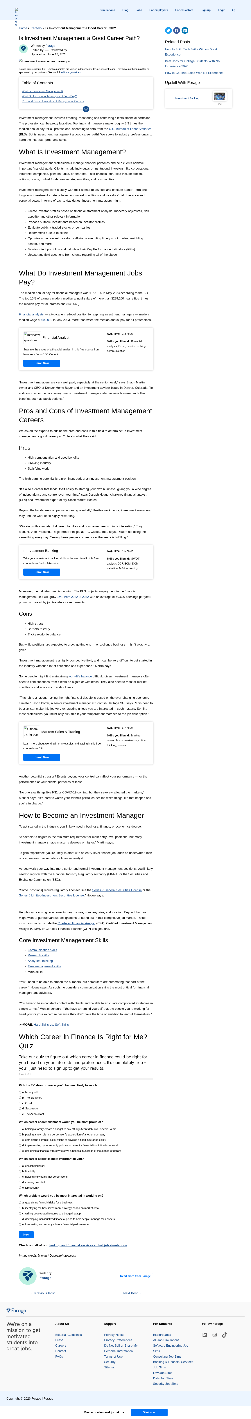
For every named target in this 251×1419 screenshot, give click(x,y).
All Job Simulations (166, 1340)
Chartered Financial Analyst (76, 923)
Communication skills (42, 950)
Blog (125, 10)
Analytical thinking (40, 961)
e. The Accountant (33, 1113)
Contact (60, 1351)
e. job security (30, 1187)
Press (59, 1340)
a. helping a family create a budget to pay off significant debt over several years (69, 1129)
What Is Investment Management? (42, 91)
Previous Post (42, 1293)
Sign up (206, 10)
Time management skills (44, 966)
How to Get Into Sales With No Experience (194, 73)
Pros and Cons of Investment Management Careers (53, 101)
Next (26, 1234)
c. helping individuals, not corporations (45, 1176)
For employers (158, 10)
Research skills (38, 955)
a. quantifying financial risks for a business (47, 1202)
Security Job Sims (165, 1383)
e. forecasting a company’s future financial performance (55, 1224)
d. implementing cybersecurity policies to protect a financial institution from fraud (70, 1145)
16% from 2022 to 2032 (73, 597)
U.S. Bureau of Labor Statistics (130, 129)
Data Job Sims (163, 1378)
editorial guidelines (71, 72)
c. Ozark (27, 1103)
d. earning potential (33, 1182)
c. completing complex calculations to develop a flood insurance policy (64, 1139)
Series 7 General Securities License (117, 890)
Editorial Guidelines (68, 1335)
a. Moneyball (29, 1092)
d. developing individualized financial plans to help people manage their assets (68, 1219)
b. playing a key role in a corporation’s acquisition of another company (63, 1134)
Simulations (107, 10)
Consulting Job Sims (167, 1356)
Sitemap (109, 1367)
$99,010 (46, 320)
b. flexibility (28, 1171)
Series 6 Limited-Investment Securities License (51, 895)
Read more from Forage (135, 1276)
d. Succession (30, 1108)
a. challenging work (33, 1165)
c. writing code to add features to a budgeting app (51, 1213)
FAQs (59, 1356)
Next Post (132, 1293)
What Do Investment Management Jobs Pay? (49, 96)
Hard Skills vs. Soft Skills (51, 1024)
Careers (36, 28)
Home (23, 28)
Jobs (139, 10)
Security (110, 1362)
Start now (149, 1412)
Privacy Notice (114, 1335)
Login (221, 10)
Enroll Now (42, 363)
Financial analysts (31, 314)
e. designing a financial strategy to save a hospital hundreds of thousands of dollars (71, 1150)
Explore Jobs (162, 1335)
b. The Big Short (32, 1097)
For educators (184, 10)
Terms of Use (113, 1356)
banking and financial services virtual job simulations (88, 1245)
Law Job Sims (162, 1373)
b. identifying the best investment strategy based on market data (60, 1208)
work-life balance (80, 676)
